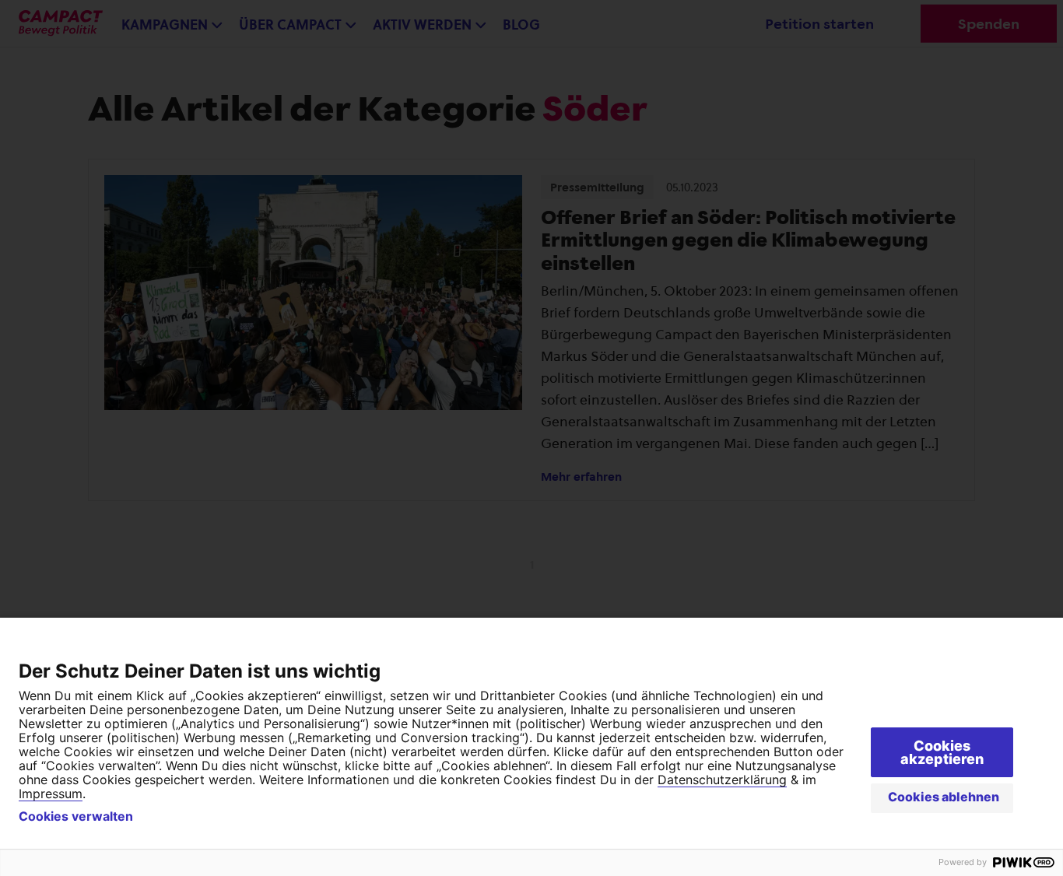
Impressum (50, 793)
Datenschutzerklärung (722, 779)
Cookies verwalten (76, 816)
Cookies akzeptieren (942, 752)
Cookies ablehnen (943, 796)
